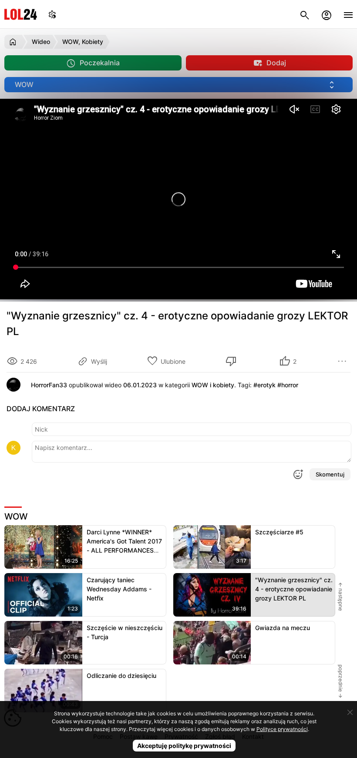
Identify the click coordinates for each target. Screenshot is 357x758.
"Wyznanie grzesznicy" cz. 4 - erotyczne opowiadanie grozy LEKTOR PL (294, 589)
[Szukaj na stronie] (304, 14)
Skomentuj (330, 474)
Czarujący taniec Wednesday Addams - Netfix (119, 589)
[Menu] (348, 14)
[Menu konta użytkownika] (326, 14)
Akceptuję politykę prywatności (184, 745)
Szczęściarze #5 (279, 532)
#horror (287, 385)
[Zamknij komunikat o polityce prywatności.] (350, 712)
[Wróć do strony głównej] (14, 42)
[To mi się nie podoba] (232, 361)
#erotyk (264, 385)
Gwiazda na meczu (282, 627)
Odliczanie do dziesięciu (121, 675)
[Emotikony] (298, 474)
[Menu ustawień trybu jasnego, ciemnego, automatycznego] (52, 14)
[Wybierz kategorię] (178, 84)
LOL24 (20, 14)
